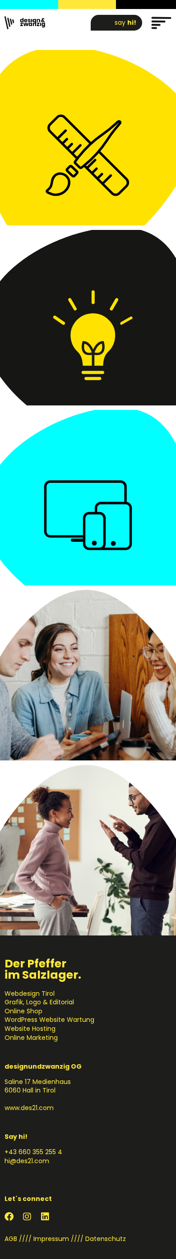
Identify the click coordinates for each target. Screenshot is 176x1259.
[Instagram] (27, 1216)
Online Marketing (31, 1037)
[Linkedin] (45, 1216)
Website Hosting (30, 1028)
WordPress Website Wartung (49, 1019)
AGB (11, 1238)
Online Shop (23, 1011)
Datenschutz (105, 1238)
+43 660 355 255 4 (33, 1151)
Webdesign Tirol (30, 993)
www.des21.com (29, 1107)
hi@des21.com (27, 1160)
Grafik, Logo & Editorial (39, 1002)
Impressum (51, 1238)
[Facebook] (9, 1216)
